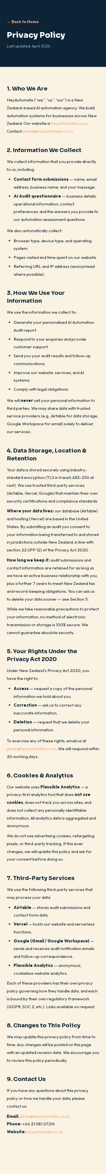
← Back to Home (23, 21)
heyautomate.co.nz (69, 123)
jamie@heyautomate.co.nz (48, 131)
